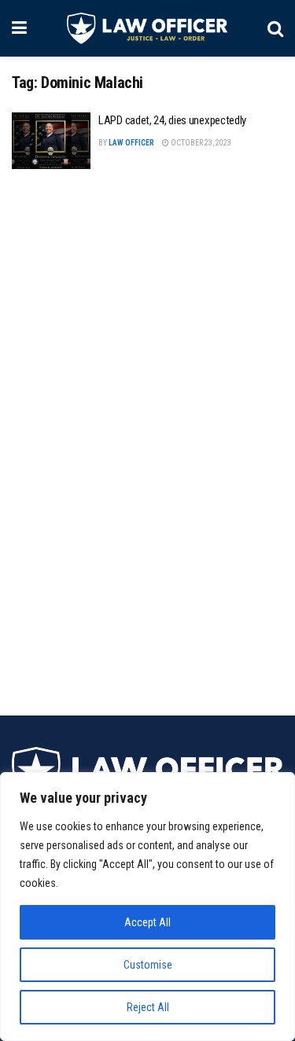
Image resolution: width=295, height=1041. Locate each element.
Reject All (148, 1007)
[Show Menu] (19, 28)
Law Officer (131, 142)
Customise (148, 964)
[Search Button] (275, 28)
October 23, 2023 (200, 142)
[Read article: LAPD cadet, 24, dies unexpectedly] (51, 140)
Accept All (147, 922)
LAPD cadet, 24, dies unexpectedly (172, 120)
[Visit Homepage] (147, 28)
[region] (147, 906)
